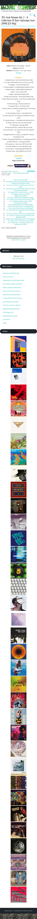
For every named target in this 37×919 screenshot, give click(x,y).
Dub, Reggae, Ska (8, 312)
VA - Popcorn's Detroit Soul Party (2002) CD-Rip (20, 215)
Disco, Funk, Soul (12, 171)
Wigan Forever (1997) (20, 196)
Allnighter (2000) (20, 217)
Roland (9, 173)
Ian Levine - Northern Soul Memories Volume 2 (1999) (20, 186)
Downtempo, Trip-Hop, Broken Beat (13, 280)
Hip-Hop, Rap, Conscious (10, 316)
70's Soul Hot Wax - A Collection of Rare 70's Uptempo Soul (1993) (20, 223)
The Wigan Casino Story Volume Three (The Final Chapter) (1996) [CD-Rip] (20, 189)
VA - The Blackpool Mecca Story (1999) (20, 201)
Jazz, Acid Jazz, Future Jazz (10, 302)
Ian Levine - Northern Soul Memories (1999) (20, 197)
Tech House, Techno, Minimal (11, 305)
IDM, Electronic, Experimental (11, 294)
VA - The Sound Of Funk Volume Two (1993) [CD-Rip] (20, 211)
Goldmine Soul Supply (22, 173)
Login (22, 240)
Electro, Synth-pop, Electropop (12, 287)
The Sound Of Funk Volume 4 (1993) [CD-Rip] (20, 206)
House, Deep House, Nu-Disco (12, 291)
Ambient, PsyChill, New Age (11, 273)
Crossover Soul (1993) (20, 203)
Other (4, 323)
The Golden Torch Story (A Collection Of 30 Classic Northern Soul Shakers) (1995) (20, 182)
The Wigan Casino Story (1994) (21, 194)
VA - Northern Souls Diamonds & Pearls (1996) (20, 199)
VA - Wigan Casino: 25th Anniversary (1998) (20, 221)
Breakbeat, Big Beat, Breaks (11, 309)
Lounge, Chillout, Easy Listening (12, 298)
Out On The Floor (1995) (20, 180)
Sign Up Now (16, 240)
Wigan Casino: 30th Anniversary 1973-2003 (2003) (20, 219)
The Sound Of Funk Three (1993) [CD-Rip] (20, 208)
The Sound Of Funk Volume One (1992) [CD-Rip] (20, 213)
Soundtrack (6, 319)
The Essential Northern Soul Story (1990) (20, 205)
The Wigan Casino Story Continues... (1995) (20, 192)
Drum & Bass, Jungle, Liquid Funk (12, 284)
